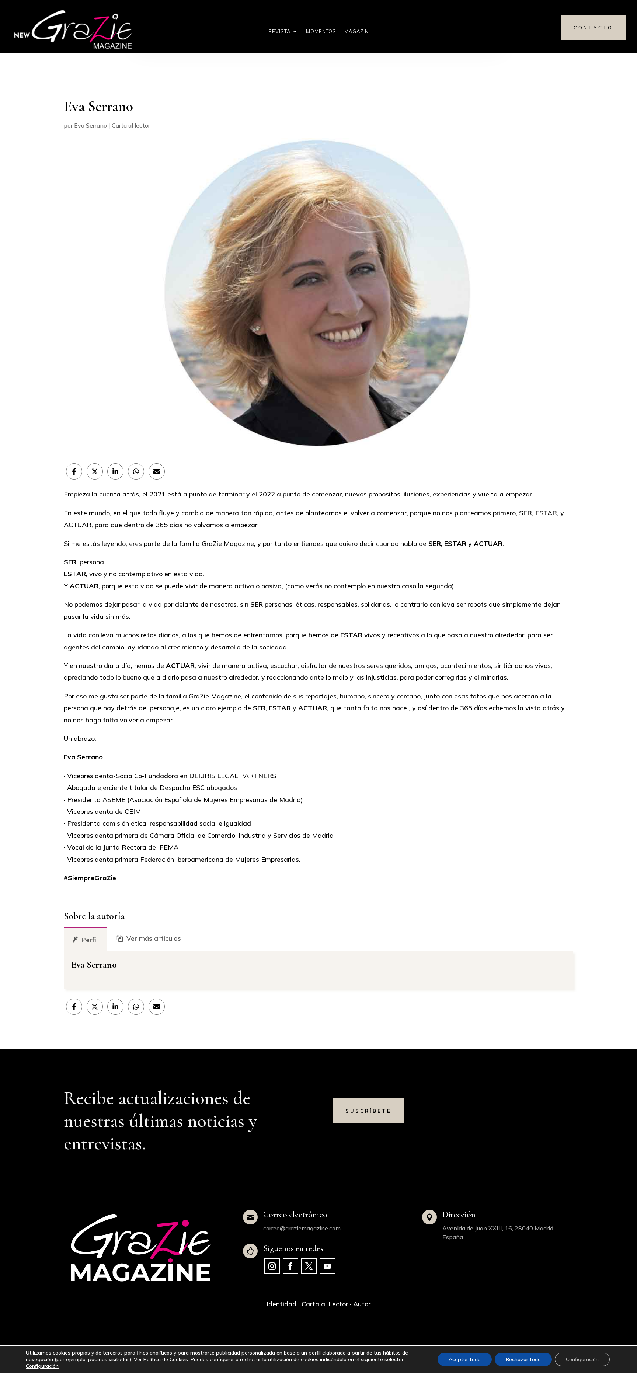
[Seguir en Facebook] (290, 1266)
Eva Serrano (90, 125)
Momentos (321, 31)
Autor (361, 1304)
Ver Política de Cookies (161, 1359)
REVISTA (279, 31)
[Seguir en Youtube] (327, 1266)
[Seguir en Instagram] (272, 1266)
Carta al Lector (325, 1304)
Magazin (356, 31)
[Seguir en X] (309, 1266)
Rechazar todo (523, 1359)
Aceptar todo (465, 1359)
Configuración (42, 1366)
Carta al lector (131, 125)
